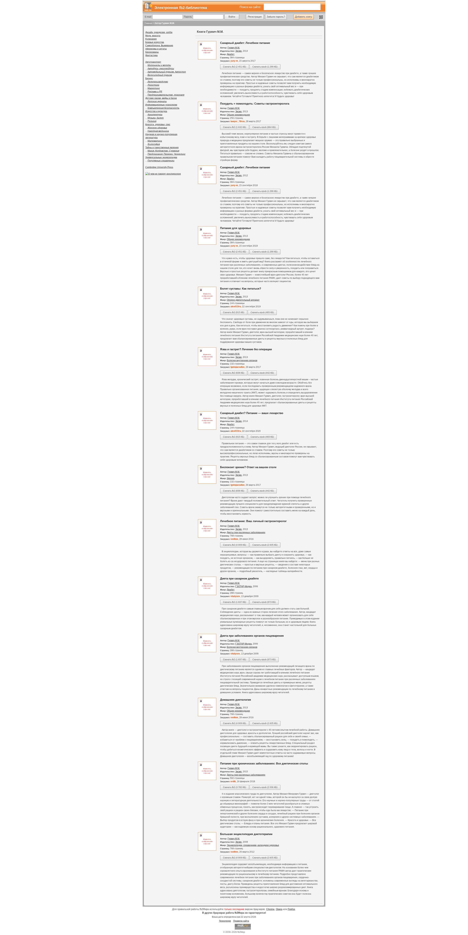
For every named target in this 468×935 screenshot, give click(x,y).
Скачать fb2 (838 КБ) (233, 373)
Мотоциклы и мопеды (159, 65)
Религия (152, 121)
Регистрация (255, 16)
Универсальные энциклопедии (161, 157)
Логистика (153, 85)
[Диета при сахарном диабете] (207, 594)
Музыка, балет (156, 118)
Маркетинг (154, 88)
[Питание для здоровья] (207, 244)
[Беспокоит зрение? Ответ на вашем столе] (207, 483)
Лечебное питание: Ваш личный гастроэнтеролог (253, 521)
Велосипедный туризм (160, 75)
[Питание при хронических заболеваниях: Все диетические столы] (207, 779)
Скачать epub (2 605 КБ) (265, 545)
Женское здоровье (157, 127)
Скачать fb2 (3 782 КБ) (234, 787)
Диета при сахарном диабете (239, 578)
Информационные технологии (161, 104)
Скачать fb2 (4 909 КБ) (234, 545)
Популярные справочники (161, 160)
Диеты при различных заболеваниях (246, 532)
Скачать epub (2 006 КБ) (265, 787)
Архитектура (155, 114)
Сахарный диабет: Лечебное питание (245, 42)
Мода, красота (152, 35)
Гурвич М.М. (234, 47)
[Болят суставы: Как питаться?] (207, 304)
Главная (148, 23)
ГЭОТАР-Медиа (243, 586)
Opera (279, 909)
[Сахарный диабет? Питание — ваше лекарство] (207, 429)
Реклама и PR (155, 91)
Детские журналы (157, 101)
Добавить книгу (303, 16)
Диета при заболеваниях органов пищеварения (252, 635)
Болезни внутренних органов (242, 360)
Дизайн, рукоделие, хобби (158, 32)
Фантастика (151, 55)
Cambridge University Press (159, 167)
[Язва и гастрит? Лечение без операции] (207, 365)
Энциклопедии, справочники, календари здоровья (253, 845)
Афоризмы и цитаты (156, 49)
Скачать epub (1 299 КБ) (265, 66)
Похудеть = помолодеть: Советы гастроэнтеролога (254, 103)
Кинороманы (152, 52)
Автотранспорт (153, 62)
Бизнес (149, 78)
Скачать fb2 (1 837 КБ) (234, 602)
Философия (154, 144)
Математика (155, 141)
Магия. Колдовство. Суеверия (163, 151)
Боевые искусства (154, 42)
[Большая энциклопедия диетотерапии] (207, 850)
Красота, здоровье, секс (157, 124)
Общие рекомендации (238, 115)
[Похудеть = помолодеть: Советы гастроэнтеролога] (207, 119)
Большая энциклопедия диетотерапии (246, 834)
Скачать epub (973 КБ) (264, 602)
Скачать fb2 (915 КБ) (233, 312)
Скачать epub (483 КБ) (262, 312)
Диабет (231, 54)
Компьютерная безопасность (163, 108)
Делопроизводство (158, 81)
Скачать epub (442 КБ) (262, 373)
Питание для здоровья (235, 228)
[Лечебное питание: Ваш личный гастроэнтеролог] (207, 537)
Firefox (291, 909)
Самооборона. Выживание (159, 45)
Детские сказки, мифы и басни (161, 98)
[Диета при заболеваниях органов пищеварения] (207, 651)
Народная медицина (158, 131)
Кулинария (151, 39)
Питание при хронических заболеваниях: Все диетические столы (264, 763)
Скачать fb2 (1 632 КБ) (234, 127)
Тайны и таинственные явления (162, 147)
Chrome (270, 909)
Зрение (231, 478)
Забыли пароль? (276, 16)
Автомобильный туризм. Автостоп (167, 72)
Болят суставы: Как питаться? (240, 288)
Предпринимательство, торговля (166, 95)
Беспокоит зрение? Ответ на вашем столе (248, 467)
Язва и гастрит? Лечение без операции (246, 349)
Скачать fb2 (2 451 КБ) (234, 66)
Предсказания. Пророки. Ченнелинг (166, 154)
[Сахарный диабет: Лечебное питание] (207, 59)
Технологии (225, 921)
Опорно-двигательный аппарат (243, 300)
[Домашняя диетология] (207, 715)
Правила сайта (241, 921)
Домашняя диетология (235, 699)
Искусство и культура (156, 111)
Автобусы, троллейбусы (161, 68)
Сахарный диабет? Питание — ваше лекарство (251, 413)
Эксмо (238, 51)
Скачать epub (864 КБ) (264, 127)
